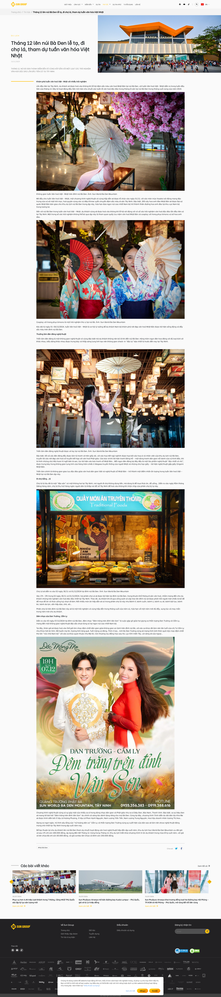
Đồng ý (142, 991)
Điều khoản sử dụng (91, 985)
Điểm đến (88, 4)
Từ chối (154, 991)
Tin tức (105, 4)
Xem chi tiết (130, 991)
